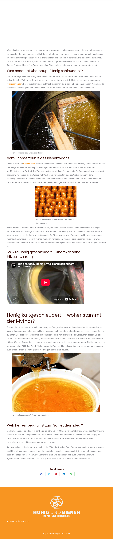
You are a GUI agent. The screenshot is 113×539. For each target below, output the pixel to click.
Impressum (12, 521)
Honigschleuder (15, 84)
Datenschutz (23, 521)
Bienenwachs (29, 163)
